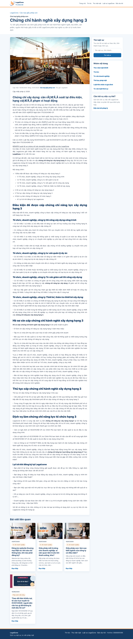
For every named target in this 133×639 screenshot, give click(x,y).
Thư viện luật (97, 3)
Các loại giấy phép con (28, 13)
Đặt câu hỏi (119, 3)
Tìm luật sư (107, 55)
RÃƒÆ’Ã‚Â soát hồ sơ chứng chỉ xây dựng (28, 146)
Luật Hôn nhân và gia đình (103, 85)
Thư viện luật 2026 (101, 68)
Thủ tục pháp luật (100, 80)
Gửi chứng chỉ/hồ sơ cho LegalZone (56, 146)
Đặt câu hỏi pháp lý (101, 108)
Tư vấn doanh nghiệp (102, 76)
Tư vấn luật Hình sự (101, 89)
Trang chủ (82, 3)
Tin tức (89, 3)
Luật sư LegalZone (108, 3)
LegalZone (14, 13)
